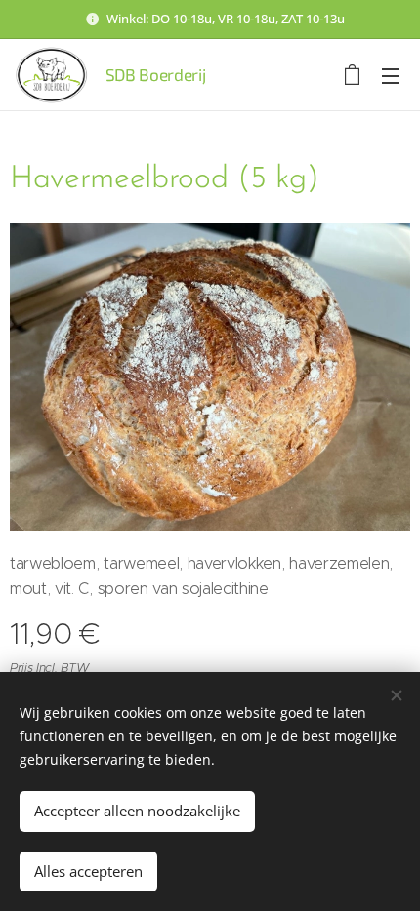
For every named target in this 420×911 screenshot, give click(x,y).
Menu (390, 75)
